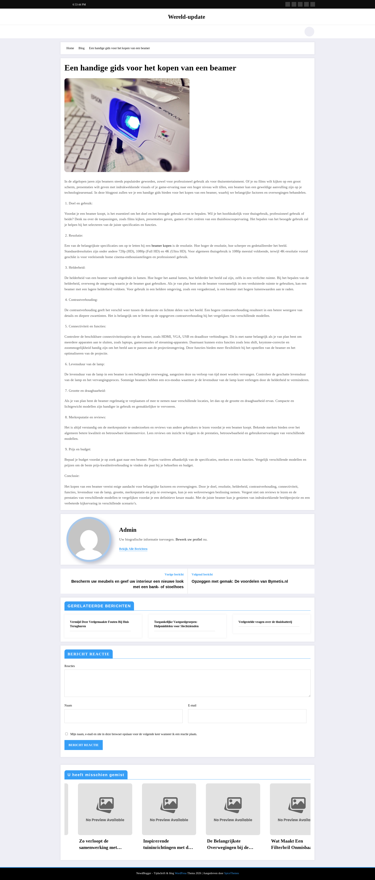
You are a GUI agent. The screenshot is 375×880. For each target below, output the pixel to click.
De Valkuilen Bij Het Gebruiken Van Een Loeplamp (282, 844)
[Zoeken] (297, 32)
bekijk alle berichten (133, 548)
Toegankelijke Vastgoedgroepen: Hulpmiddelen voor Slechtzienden (176, 624)
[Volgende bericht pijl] (309, 581)
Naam (68, 705)
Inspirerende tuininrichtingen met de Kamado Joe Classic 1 (92, 844)
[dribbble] (300, 4)
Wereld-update (186, 16)
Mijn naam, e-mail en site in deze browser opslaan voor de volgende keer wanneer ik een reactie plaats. (133, 734)
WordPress (181, 873)
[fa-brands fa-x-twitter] (294, 4)
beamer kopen (161, 246)
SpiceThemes (231, 873)
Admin (128, 529)
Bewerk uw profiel (189, 539)
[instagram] (306, 4)
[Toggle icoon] (63, 32)
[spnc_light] (309, 32)
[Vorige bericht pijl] (66, 581)
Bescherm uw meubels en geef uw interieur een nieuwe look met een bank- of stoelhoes (127, 584)
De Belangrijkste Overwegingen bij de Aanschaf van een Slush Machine (156, 844)
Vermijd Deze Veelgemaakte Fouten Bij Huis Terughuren (99, 624)
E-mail (192, 705)
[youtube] (312, 4)
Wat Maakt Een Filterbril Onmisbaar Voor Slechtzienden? (218, 844)
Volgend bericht (202, 574)
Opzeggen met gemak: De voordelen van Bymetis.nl (240, 581)
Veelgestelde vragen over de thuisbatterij (265, 621)
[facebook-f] (287, 4)
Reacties (69, 666)
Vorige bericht (174, 574)
